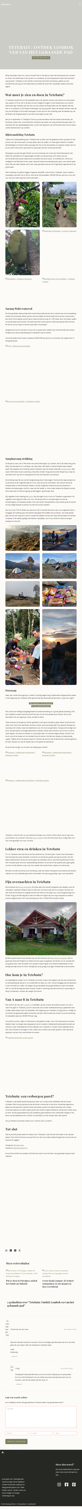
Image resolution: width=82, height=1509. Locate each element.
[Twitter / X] (20, 1250)
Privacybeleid (21, 1504)
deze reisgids (38, 838)
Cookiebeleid (31, 1504)
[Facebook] (11, 1250)
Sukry (31, 496)
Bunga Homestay (24, 887)
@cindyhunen (19, 1145)
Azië (35, 58)
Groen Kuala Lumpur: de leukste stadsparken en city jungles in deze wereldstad (58, 1283)
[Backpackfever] (6, 4)
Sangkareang (66, 469)
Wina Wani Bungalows (58, 958)
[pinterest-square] (73, 1484)
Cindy (18, 1368)
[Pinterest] (15, 1250)
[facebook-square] (66, 1484)
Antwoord (14, 1356)
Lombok (26, 1005)
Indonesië (44, 58)
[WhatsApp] (6, 1250)
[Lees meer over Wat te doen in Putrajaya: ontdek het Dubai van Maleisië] (23, 1273)
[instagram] (59, 1484)
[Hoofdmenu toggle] (80, 4)
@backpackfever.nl (20, 1148)
